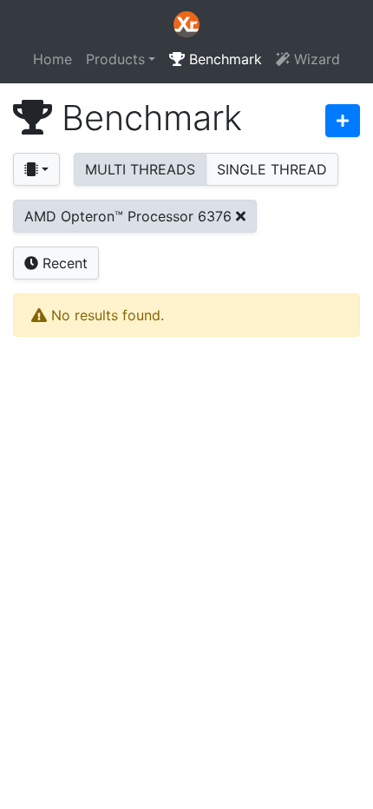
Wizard (315, 59)
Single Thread (272, 169)
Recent (63, 263)
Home (52, 59)
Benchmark (223, 59)
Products (115, 59)
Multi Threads (140, 169)
